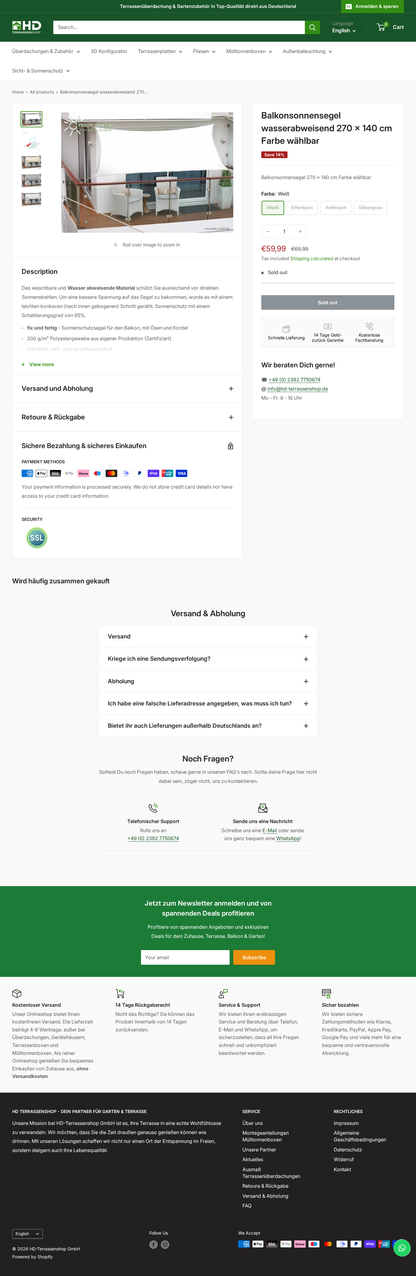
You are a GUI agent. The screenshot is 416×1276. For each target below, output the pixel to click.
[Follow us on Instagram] (165, 1244)
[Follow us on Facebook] (153, 1244)
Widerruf (344, 1159)
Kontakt (342, 1169)
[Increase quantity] (300, 231)
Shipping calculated (311, 258)
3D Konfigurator (109, 51)
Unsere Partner (259, 1150)
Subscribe (254, 957)
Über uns (252, 1123)
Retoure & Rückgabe (265, 1186)
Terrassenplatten (157, 51)
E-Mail (270, 830)
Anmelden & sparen (376, 6)
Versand (119, 636)
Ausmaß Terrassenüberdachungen (271, 1172)
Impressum (346, 1123)
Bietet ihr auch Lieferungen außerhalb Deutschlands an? (185, 725)
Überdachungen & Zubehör (42, 51)
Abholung (121, 681)
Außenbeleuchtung (304, 51)
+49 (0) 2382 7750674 (294, 379)
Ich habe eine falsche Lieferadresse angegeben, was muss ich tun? (200, 703)
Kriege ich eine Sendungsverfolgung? (159, 658)
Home (18, 91)
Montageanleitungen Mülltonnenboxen (265, 1136)
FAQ (247, 1206)
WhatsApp (288, 838)
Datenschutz (348, 1150)
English (22, 1233)
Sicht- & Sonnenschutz (37, 71)
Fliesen (201, 51)
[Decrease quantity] (268, 231)
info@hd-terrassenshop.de (297, 389)
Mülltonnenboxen (246, 51)
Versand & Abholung (265, 1196)
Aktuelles (252, 1159)
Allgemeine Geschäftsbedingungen (360, 1136)
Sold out (327, 302)
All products (42, 91)
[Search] (312, 27)
